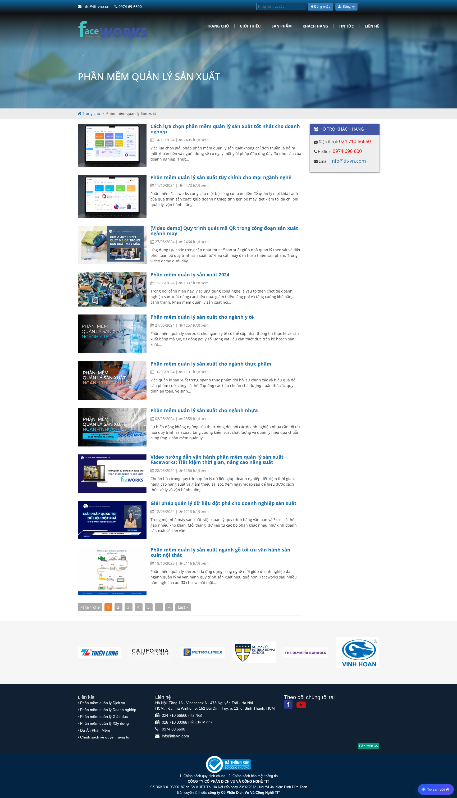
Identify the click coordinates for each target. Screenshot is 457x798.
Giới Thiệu (250, 26)
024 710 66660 (355, 141)
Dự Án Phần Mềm (95, 730)
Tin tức (346, 26)
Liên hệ (372, 26)
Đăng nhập (321, 6)
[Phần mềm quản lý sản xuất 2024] (112, 289)
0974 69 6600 (129, 6)
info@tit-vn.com (96, 6)
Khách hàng (315, 26)
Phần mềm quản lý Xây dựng (104, 723)
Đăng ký (348, 6)
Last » (183, 607)
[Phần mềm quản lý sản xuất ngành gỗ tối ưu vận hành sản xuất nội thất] (112, 571)
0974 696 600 (347, 151)
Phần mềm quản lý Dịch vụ (102, 703)
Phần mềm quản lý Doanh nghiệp (108, 710)
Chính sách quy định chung (204, 776)
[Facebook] (288, 704)
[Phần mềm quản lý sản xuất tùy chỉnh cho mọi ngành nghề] (112, 196)
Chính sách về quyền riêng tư (105, 737)
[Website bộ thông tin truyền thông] (228, 764)
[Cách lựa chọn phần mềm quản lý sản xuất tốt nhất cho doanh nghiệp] (112, 145)
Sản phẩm (282, 26)
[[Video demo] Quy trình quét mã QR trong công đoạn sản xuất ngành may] (112, 245)
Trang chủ (218, 26)
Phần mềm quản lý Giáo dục (104, 716)
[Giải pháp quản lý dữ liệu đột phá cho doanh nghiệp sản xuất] (112, 520)
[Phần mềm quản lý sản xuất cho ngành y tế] (112, 333)
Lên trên (366, 746)
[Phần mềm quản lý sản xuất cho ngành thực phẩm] (112, 380)
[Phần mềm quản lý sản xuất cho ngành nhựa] (112, 427)
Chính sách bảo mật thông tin (255, 776)
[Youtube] (301, 705)
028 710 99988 (174, 722)
